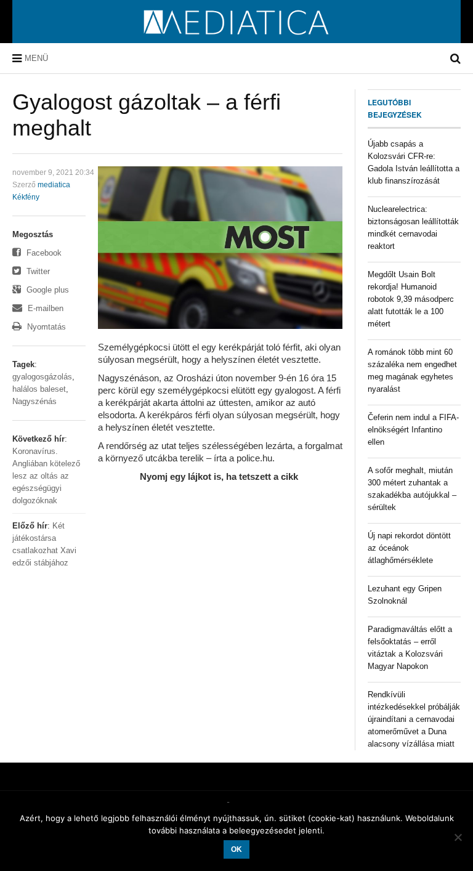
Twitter (37, 271)
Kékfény (25, 197)
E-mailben (44, 308)
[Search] (455, 58)
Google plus (46, 289)
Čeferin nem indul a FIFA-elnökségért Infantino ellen (413, 430)
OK (236, 849)
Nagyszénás (34, 401)
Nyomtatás (45, 326)
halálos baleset (39, 389)
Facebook (43, 252)
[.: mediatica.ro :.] (236, 38)
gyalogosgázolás (42, 376)
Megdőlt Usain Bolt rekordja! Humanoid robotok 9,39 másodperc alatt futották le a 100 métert (411, 299)
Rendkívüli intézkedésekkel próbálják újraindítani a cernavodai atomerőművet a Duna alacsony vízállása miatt (414, 719)
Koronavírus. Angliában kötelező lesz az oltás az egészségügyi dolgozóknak (46, 476)
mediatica (54, 184)
